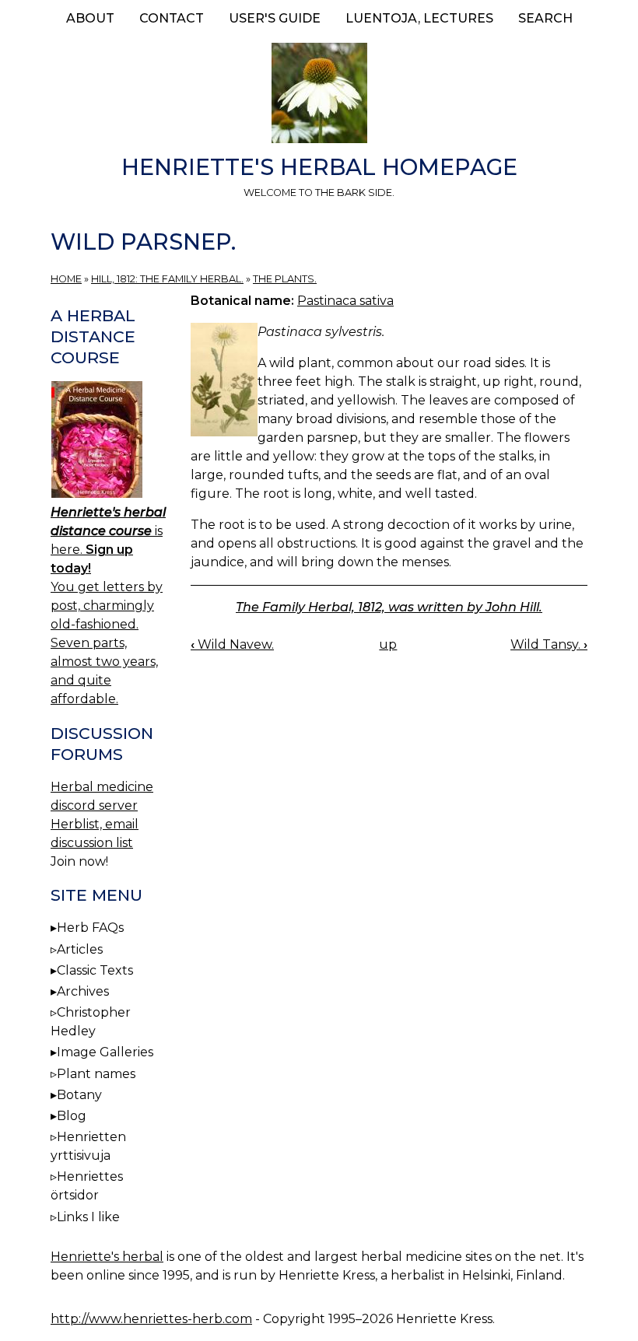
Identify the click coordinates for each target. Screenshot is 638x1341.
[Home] (319, 96)
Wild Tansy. (548, 644)
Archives (83, 991)
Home (66, 279)
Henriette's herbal (107, 1256)
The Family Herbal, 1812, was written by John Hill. (389, 607)
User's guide (275, 18)
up (388, 644)
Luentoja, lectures (419, 18)
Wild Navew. (232, 644)
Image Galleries (105, 1052)
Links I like (88, 1217)
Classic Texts (95, 970)
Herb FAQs (90, 927)
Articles (80, 949)
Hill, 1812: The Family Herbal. (167, 279)
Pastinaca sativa (345, 300)
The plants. (285, 279)
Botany (79, 1094)
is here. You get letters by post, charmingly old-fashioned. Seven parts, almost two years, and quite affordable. (108, 605)
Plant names (96, 1073)
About (90, 18)
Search (545, 18)
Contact (171, 18)
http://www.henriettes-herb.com (151, 1318)
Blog (71, 1115)
